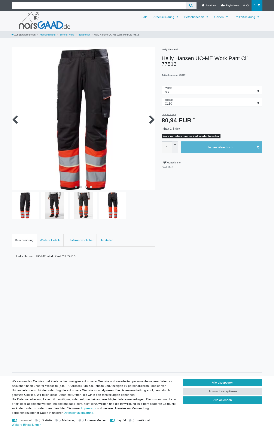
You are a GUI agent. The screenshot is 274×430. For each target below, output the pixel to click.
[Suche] (191, 5)
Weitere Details (50, 240)
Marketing (69, 420)
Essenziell (25, 420)
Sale (144, 17)
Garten (219, 17)
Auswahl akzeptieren (223, 391)
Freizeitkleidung (245, 17)
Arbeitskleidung (164, 17)
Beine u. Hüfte (66, 34)
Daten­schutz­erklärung (78, 412)
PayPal (121, 420)
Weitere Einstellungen (26, 424)
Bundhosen (84, 34)
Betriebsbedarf (194, 17)
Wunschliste (173, 162)
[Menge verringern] (175, 150)
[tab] (24, 240)
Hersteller (106, 240)
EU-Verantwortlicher (80, 240)
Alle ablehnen (222, 400)
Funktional (143, 420)
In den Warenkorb (220, 147)
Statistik (47, 420)
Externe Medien (96, 420)
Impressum (88, 408)
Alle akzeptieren (223, 382)
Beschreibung (24, 240)
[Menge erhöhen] (175, 144)
